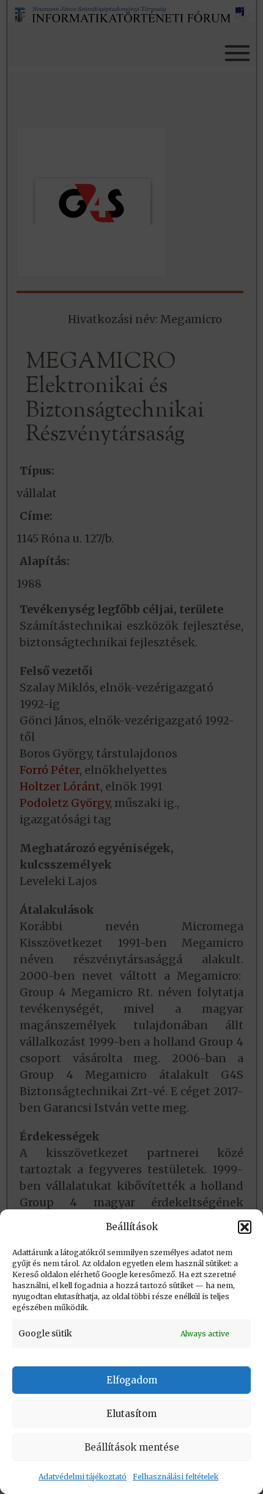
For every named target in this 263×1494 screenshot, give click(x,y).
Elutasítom (131, 1413)
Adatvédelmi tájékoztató (83, 1476)
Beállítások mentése (131, 1447)
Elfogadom (131, 1380)
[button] (245, 1227)
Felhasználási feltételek (175, 1476)
